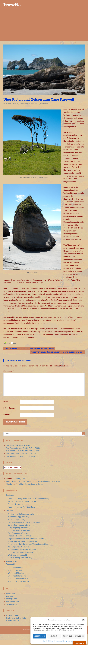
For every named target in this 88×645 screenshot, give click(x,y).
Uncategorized (11, 561)
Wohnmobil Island (15, 570)
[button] (84, 620)
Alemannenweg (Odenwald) (18, 517)
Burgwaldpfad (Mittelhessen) (19, 528)
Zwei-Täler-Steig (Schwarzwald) (20, 558)
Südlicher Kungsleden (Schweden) (21, 552)
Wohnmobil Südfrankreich (18, 579)
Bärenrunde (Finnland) (16, 520)
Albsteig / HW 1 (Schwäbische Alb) (21, 514)
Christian (9, 484)
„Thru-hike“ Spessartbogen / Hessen (29, 484)
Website (6, 415)
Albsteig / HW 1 (21, 479)
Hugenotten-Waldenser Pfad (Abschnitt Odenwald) (27, 539)
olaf (21, 104)
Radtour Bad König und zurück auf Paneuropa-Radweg (28, 499)
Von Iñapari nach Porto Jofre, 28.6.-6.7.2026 (23, 451)
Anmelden (10, 596)
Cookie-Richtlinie (48, 641)
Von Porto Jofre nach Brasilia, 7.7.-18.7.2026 (23, 448)
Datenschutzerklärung (60, 641)
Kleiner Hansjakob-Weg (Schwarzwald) (22, 541)
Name (6, 402)
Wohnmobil (10, 564)
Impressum (71, 641)
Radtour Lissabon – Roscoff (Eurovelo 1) (23, 501)
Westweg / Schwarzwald (17, 555)
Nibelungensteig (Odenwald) (19, 547)
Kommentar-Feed (12, 601)
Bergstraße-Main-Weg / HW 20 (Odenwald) (24, 522)
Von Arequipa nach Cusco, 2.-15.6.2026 (21, 456)
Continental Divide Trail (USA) (19, 530)
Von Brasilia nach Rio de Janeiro (18, 445)
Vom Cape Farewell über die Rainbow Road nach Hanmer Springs (56, 352)
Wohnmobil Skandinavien (17, 576)
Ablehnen (54, 636)
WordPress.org (11, 604)
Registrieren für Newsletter (16, 618)
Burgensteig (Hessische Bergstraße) (21, 525)
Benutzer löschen (12, 621)
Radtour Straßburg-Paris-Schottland (21, 507)
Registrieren (10, 593)
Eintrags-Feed (11, 599)
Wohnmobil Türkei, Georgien (18, 581)
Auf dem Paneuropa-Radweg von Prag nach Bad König (39, 481)
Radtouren (44, 104)
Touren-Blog (12, 4)
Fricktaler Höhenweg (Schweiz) (19, 536)
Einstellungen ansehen (73, 636)
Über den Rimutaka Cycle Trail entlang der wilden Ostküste (30, 348)
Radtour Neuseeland (31, 104)
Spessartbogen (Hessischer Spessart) (22, 550)
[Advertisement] (44, 25)
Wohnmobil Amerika (15, 568)
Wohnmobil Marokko (16, 573)
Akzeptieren (39, 636)
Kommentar (8, 371)
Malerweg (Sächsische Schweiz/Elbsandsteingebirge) (28, 544)
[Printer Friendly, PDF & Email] (10, 343)
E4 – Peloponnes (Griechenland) (20, 533)
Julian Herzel (11, 481)
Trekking (9, 510)
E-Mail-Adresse (10, 408)
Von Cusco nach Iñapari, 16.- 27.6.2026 (21, 454)
